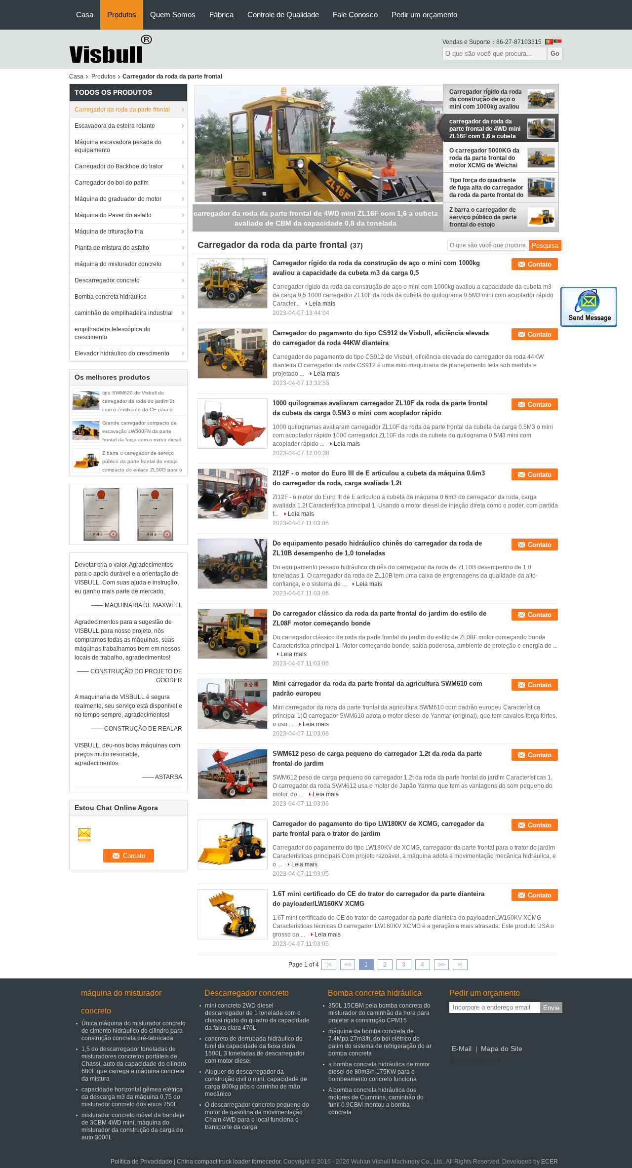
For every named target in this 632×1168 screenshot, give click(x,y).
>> (441, 964)
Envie (551, 1008)
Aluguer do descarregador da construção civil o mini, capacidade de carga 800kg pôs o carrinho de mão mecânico (256, 1082)
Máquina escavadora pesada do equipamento (118, 146)
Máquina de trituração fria (109, 231)
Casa (84, 14)
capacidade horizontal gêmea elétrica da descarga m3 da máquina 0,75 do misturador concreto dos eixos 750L (132, 1097)
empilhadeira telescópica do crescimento (113, 333)
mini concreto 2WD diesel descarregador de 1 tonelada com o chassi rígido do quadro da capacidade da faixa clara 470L (257, 1016)
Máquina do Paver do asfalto (113, 215)
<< (347, 964)
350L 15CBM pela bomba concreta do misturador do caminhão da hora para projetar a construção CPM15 (379, 1013)
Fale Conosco (355, 14)
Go (555, 53)
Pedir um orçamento (424, 14)
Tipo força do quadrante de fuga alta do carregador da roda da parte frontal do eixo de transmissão (486, 187)
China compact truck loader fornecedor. (230, 1161)
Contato (540, 264)
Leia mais (322, 303)
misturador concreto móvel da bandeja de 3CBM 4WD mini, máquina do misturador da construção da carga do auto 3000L (133, 1126)
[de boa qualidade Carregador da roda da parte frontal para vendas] (101, 513)
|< (328, 964)
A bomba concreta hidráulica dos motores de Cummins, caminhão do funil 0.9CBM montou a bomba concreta (376, 1101)
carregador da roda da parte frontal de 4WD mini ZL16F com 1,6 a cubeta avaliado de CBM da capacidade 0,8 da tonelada (484, 129)
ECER (549, 1161)
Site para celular (477, 1060)
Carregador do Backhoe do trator (119, 166)
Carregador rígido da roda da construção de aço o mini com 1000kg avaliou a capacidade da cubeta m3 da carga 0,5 (485, 99)
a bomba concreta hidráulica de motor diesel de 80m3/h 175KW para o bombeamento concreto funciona (379, 1072)
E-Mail (462, 1048)
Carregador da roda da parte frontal (122, 109)
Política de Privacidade (141, 1161)
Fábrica (221, 14)
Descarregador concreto (107, 280)
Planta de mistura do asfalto (112, 247)
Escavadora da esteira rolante (115, 125)
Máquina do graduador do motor (118, 198)
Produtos (121, 14)
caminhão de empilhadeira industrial (124, 313)
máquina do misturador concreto (118, 264)
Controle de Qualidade (283, 14)
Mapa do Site (501, 1048)
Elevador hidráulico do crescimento (122, 353)
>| (460, 964)
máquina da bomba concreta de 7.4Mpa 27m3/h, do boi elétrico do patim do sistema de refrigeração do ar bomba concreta (380, 1042)
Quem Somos (173, 14)
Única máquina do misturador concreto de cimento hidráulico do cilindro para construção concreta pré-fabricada (133, 1031)
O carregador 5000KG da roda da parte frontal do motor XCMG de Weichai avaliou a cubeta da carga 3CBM (485, 158)
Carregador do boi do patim (112, 182)
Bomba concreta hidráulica (111, 296)
